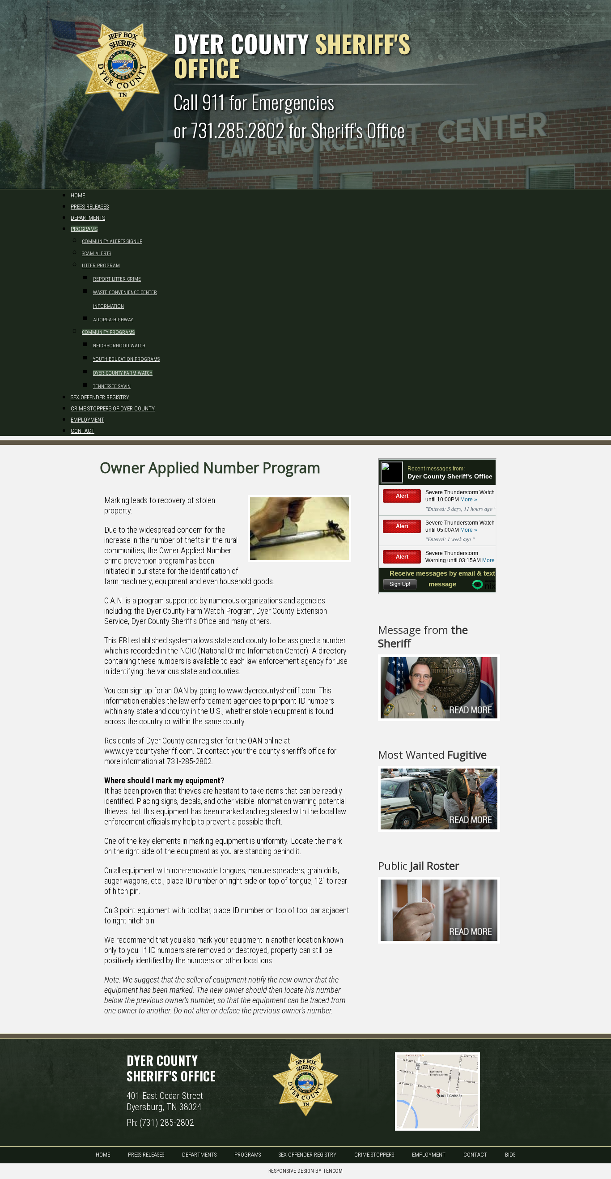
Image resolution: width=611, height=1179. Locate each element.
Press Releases (146, 1154)
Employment (429, 1154)
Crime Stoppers (374, 1154)
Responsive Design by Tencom (305, 1171)
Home (103, 1154)
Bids (510, 1154)
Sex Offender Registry (307, 1154)
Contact (475, 1154)
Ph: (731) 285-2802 (160, 1122)
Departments (199, 1154)
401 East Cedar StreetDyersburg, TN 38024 (165, 1101)
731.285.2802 (237, 130)
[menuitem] (78, 195)
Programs (247, 1154)
